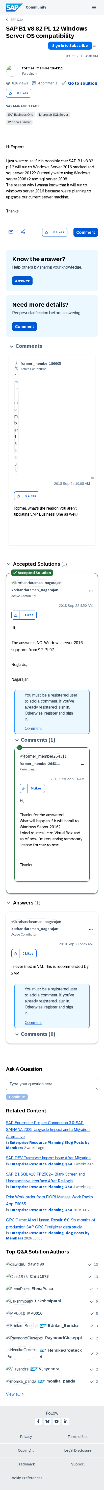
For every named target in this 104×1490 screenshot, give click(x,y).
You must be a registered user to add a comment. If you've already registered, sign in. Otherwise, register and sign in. (51, 707)
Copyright (26, 1450)
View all (13, 1394)
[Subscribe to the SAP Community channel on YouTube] (57, 1421)
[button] (10, 93)
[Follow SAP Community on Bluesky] (47, 1421)
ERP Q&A (17, 20)
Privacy (26, 1437)
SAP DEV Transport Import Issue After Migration (48, 1158)
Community (36, 7)
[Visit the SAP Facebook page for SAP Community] (38, 1421)
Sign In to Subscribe (70, 46)
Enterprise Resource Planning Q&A (41, 1164)
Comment (85, 232)
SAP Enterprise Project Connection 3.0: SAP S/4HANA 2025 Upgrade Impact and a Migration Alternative (48, 1130)
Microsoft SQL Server (53, 115)
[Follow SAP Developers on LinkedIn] (66, 1421)
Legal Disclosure (78, 1450)
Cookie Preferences (26, 1478)
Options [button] (95, 46)
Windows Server (19, 122)
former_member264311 (42, 68)
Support (78, 1464)
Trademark (26, 1464)
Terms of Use (78, 1437)
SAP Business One (20, 115)
